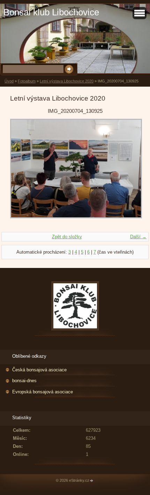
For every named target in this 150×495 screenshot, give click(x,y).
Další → (138, 236)
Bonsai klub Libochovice (51, 12)
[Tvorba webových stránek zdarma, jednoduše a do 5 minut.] (91, 480)
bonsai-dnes (24, 380)
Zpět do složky (67, 236)
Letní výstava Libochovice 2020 (66, 81)
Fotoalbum (27, 81)
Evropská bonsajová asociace (42, 391)
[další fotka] (128, 172)
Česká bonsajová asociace (39, 369)
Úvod (9, 81)
